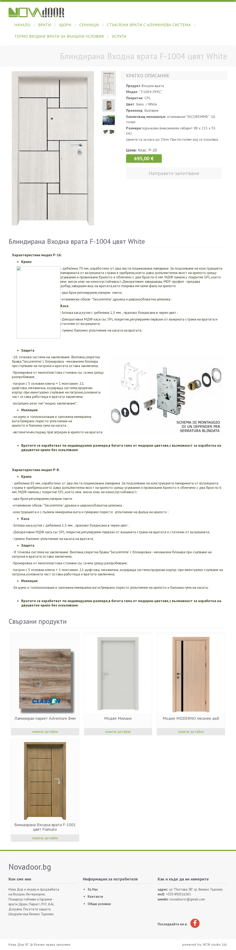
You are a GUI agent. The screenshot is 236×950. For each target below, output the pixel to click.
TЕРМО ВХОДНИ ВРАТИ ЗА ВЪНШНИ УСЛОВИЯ (59, 36)
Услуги (119, 36)
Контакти (95, 896)
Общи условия (99, 904)
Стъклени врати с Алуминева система (149, 24)
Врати (44, 24)
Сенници (89, 24)
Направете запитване (174, 173)
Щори (65, 24)
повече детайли (45, 731)
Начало (22, 24)
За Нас (93, 889)
